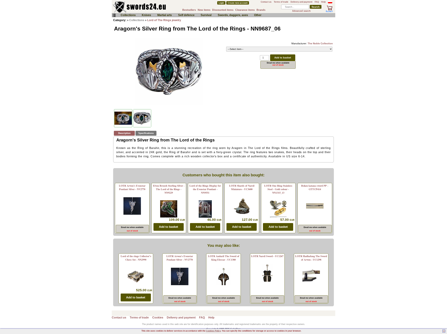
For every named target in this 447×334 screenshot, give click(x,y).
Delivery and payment (301, 2)
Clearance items (245, 9)
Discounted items (222, 9)
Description (124, 133)
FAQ (317, 2)
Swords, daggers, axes (233, 15)
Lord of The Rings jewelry (164, 20)
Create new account (238, 3)
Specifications (146, 133)
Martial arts (164, 15)
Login (221, 3)
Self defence (186, 15)
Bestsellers (189, 9)
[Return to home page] (151, 7)
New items (204, 9)
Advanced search (301, 11)
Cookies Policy (213, 331)
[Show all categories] (114, 15)
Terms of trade (281, 2)
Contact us (266, 2)
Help (323, 2)
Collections (128, 15)
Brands (261, 9)
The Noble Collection (320, 43)
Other (257, 15)
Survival (206, 15)
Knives (146, 15)
